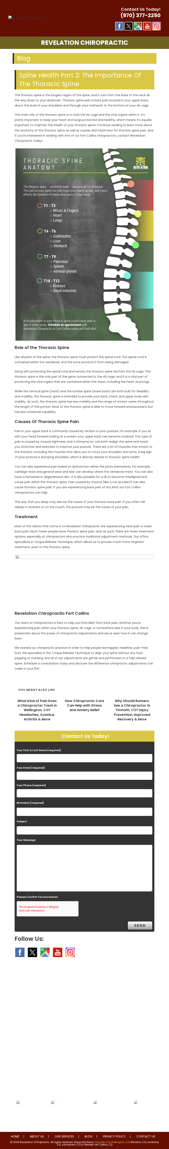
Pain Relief (18, 1112)
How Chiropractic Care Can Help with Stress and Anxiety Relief (84, 706)
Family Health (135, 1112)
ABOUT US (37, 1136)
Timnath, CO (102, 1142)
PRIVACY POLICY (114, 1136)
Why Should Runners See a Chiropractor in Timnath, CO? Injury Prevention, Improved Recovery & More (132, 710)
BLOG (88, 1136)
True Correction (52, 1112)
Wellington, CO (120, 1142)
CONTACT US (145, 1136)
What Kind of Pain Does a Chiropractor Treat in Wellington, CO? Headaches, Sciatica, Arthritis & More (37, 710)
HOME (15, 1136)
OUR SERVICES (64, 1136)
